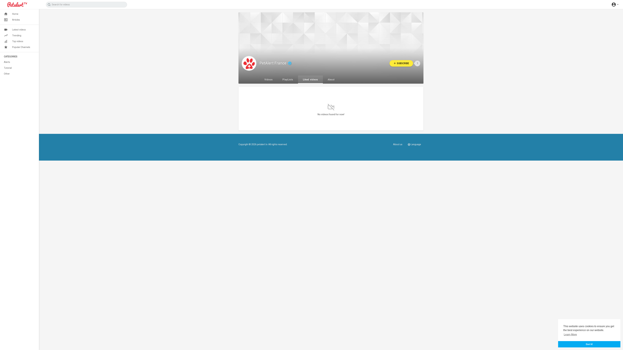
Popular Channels (21, 47)
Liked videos (310, 79)
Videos (268, 79)
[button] (615, 4)
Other (7, 73)
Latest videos (19, 29)
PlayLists (287, 79)
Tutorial (8, 68)
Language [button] (416, 144)
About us (397, 144)
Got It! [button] (589, 344)
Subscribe (403, 63)
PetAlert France (273, 63)
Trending (16, 35)
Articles (16, 19)
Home (15, 14)
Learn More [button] (570, 334)
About (331, 79)
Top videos (17, 41)
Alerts (7, 62)
